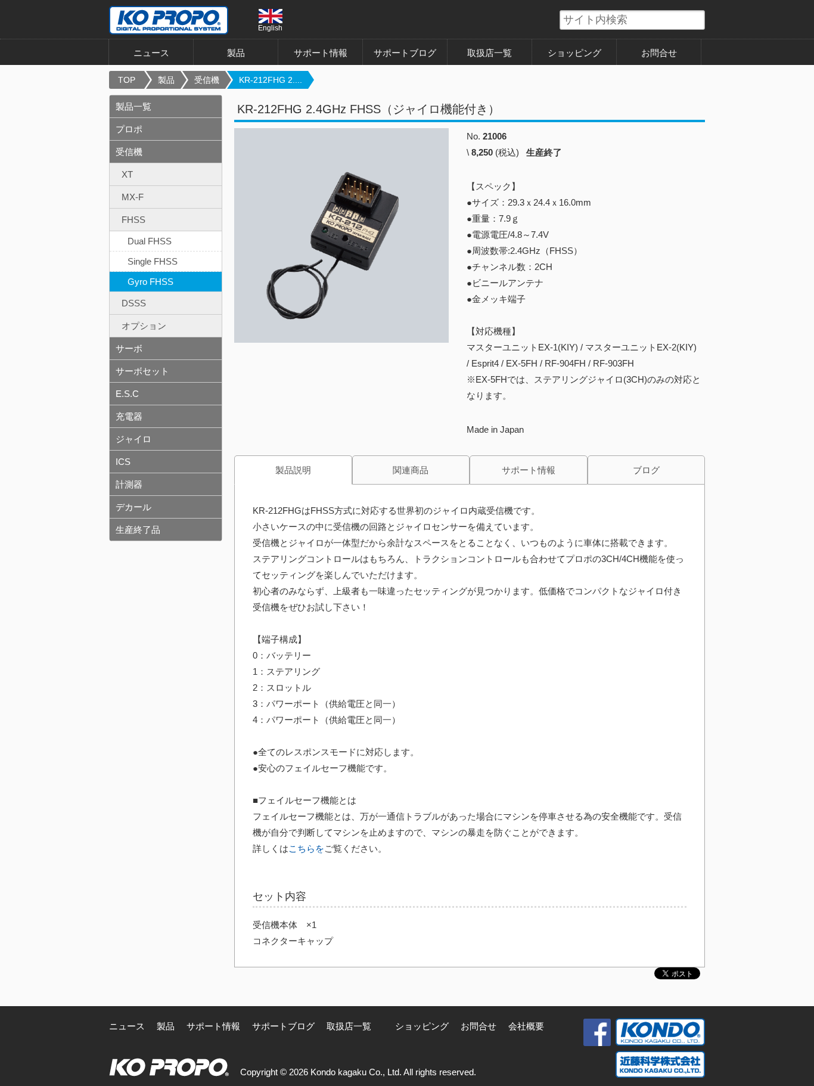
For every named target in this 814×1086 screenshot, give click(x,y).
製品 (166, 80)
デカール (133, 507)
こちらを (306, 848)
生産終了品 (138, 530)
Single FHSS (153, 261)
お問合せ (659, 53)
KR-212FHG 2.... (270, 80)
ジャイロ (133, 439)
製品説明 (293, 470)
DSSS (134, 303)
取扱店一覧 (489, 53)
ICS (123, 462)
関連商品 (410, 470)
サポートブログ (405, 53)
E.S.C (127, 394)
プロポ (129, 129)
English (270, 28)
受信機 (206, 80)
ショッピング (574, 53)
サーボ (129, 348)
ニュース (151, 53)
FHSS (133, 220)
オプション (144, 326)
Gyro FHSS (150, 282)
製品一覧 (133, 106)
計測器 (129, 484)
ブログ (646, 470)
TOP (126, 80)
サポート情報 (320, 53)
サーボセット (142, 371)
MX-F (133, 197)
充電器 (129, 416)
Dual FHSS (150, 241)
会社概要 (526, 1026)
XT (127, 174)
